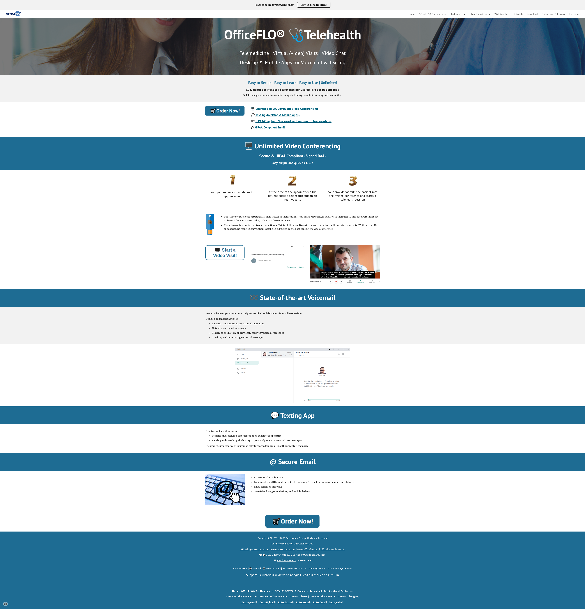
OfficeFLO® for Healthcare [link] (433, 14)
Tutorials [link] (518, 14)
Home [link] (412, 14)
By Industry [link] (457, 14)
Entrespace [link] (575, 14)
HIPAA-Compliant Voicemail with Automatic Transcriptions (293, 121)
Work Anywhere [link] (502, 14)
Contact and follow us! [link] (553, 14)
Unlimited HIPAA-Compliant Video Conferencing (286, 109)
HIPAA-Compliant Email (270, 127)
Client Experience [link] (478, 14)
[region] (292, 5)
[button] (5, 604)
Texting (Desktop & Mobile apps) (277, 115)
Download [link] (532, 14)
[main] (292, 47)
